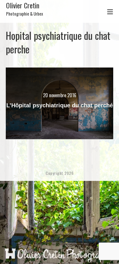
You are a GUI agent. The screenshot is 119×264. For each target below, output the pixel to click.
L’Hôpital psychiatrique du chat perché (59, 105)
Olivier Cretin (24, 8)
